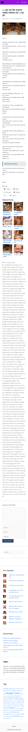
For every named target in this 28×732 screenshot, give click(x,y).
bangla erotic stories (8, 366)
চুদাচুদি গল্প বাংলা (12, 480)
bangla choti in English (15, 319)
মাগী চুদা (15, 494)
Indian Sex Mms (14, 437)
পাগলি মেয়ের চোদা (6, 485)
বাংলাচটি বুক (4, 492)
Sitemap (14, 726)
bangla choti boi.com (13, 286)
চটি (9, 478)
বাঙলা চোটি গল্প (5, 487)
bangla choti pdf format (17, 343)
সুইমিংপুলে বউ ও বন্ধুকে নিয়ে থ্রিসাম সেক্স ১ (12, 638)
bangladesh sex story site (10, 378)
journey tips (9, 442)
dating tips (12, 407)
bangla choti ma (7, 324)
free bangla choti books (9, 416)
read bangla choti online (13, 463)
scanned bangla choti (16, 468)
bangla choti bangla (12, 274)
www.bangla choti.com (12, 473)
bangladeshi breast (11, 388)
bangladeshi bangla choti (11, 381)
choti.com (5, 407)
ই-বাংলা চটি (22, 475)
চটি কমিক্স (22, 478)
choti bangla (6, 400)
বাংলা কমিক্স (4, 489)
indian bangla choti (15, 430)
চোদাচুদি (20, 480)
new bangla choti (15, 454)
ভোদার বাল (11, 494)
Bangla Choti (12, 693)
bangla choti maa (17, 324)
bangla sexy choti (15, 376)
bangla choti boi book (18, 279)
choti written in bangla (15, 404)
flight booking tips (18, 414)
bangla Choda (6, 267)
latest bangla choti (7, 449)
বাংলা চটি (10, 489)
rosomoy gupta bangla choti (10, 466)
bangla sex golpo (13, 374)
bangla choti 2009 (11, 272)
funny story (17, 426)
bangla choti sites (7, 350)
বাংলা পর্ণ (20, 489)
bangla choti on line (12, 333)
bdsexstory (16, 395)
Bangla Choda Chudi (17, 267)
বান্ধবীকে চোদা (21, 487)
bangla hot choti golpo (12, 369)
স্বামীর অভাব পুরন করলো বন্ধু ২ (15, 601)
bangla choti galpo (12, 303)
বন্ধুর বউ (17, 485)
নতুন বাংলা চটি (14, 482)
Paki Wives (16, 456)
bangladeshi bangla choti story (11, 383)
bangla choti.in (13, 364)
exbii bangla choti (7, 414)
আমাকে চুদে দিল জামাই (15, 475)
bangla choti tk (20, 357)
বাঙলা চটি (22, 485)
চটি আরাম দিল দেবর (15, 478)
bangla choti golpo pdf (17, 312)
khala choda (17, 442)
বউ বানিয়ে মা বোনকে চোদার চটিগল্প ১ (16, 585)
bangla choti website (8, 359)
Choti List (5, 404)
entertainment (20, 411)
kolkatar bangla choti (16, 447)
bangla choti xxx (12, 362)
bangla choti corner (8, 298)
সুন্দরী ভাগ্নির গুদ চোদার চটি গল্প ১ (16, 622)
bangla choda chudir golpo (10, 270)
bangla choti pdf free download (11, 345)
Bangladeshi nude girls (11, 392)
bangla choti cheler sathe (13, 291)
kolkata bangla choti (8, 444)
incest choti (5, 430)
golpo (23, 426)
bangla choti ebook (11, 300)
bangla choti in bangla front (10, 314)
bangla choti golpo (13, 698)
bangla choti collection (16, 295)
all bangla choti (8, 265)
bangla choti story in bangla (14, 355)
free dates (17, 418)
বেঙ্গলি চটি (20, 492)
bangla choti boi (7, 279)
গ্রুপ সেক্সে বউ (5, 478)
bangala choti (18, 265)
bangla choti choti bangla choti (11, 293)
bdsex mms (8, 395)
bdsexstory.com (7, 397)
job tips (11, 440)
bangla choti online (13, 700)
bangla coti (21, 364)
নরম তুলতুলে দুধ (21, 482)
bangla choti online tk (12, 340)
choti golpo (13, 400)
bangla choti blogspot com (13, 277)
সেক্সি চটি (10, 718)
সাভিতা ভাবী (20, 494)
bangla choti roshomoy (17, 348)
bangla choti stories (19, 350)
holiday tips (5, 428)
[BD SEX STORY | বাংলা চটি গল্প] (3, 2)
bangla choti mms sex (13, 329)
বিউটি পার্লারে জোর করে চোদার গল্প (16, 612)
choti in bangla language (17, 402)
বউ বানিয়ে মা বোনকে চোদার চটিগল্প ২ (16, 581)
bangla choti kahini (17, 322)
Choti (22, 397)
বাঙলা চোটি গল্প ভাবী (13, 487)
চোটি (18, 480)
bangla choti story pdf (8, 357)
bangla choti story (7, 352)
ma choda (17, 449)
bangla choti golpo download (14, 305)
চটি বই (7, 480)
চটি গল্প (3, 480)
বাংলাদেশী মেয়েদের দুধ (12, 492)
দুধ (9, 482)
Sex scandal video (9, 262)
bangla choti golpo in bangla (10, 307)
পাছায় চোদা (12, 485)
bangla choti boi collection (10, 281)
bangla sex (15, 371)
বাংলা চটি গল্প (14, 489)
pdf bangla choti (15, 459)
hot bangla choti (14, 428)
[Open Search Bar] (18, 2)
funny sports (10, 426)
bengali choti (16, 397)
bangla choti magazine (9, 326)
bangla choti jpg (7, 322)
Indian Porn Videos (11, 435)
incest (22, 428)
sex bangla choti (10, 470)
